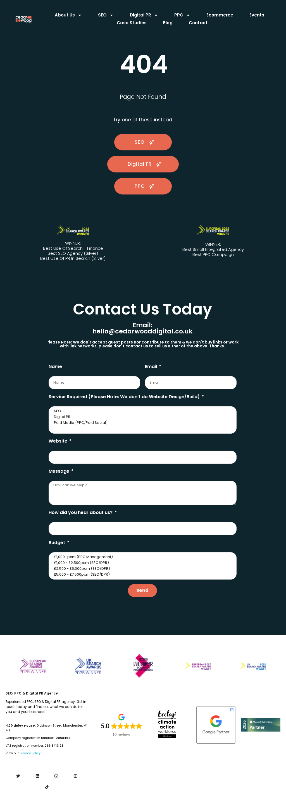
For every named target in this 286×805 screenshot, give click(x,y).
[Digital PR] (142, 417)
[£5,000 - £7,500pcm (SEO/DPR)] (142, 575)
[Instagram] (75, 776)
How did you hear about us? (81, 512)
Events (256, 15)
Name (55, 366)
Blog (168, 23)
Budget (57, 542)
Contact (198, 23)
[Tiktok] (46, 787)
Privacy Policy (30, 753)
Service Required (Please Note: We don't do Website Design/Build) (125, 396)
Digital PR (140, 15)
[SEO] (142, 411)
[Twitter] (18, 776)
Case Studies (132, 23)
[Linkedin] (37, 776)
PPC (178, 15)
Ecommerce (219, 15)
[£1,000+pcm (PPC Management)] (142, 557)
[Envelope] (56, 776)
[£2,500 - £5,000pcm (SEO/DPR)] (142, 569)
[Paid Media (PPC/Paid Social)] (142, 423)
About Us (65, 15)
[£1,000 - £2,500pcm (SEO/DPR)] (142, 563)
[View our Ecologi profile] (167, 724)
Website (58, 441)
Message (59, 471)
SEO (102, 15)
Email (151, 366)
